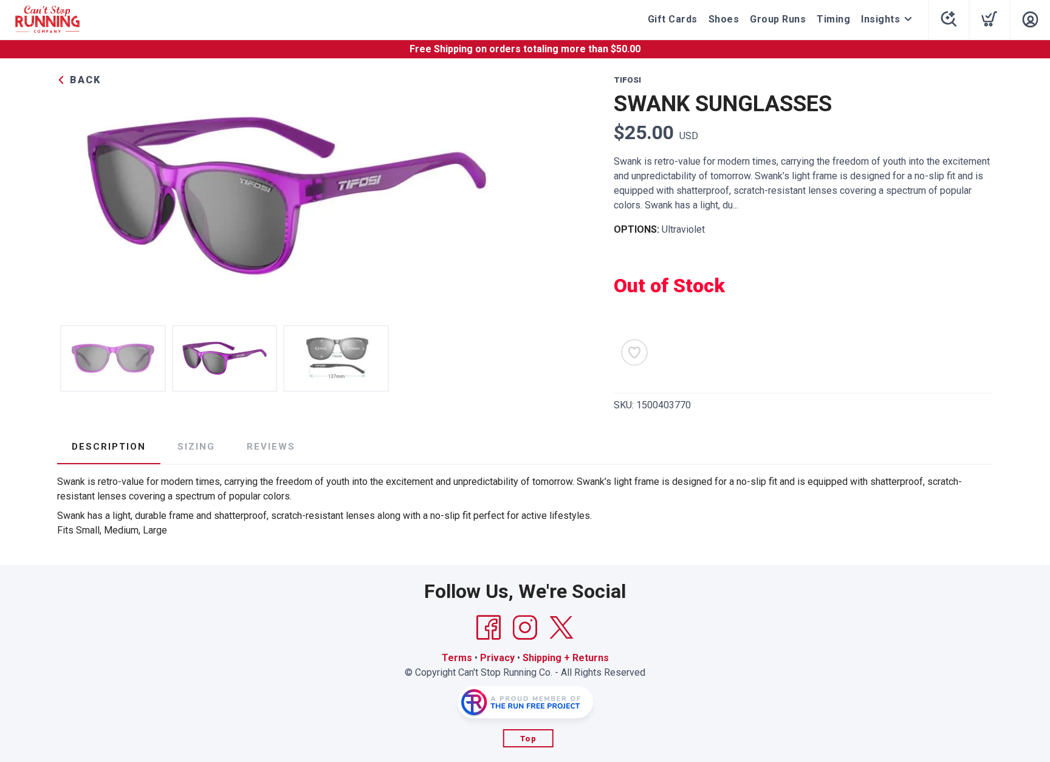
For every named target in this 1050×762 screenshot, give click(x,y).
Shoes (724, 19)
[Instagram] (525, 627)
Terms (457, 658)
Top (528, 738)
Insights (880, 19)
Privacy (497, 658)
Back (83, 80)
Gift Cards (673, 19)
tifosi (627, 79)
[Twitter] (561, 627)
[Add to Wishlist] (634, 352)
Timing (833, 19)
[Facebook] (488, 627)
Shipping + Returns (566, 658)
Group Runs (778, 19)
